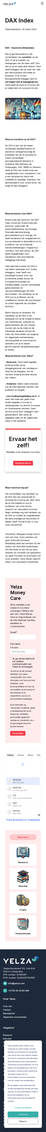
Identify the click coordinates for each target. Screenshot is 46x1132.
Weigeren (23, 1121)
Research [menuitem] (7, 1035)
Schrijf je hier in (23, 463)
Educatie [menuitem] (7, 1038)
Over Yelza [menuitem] (9, 999)
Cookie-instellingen (23, 1107)
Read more (23, 837)
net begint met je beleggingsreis (21, 82)
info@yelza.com (16, 983)
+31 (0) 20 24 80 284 (18, 990)
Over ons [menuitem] (7, 1006)
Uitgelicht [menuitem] (8, 1027)
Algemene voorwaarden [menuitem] (15, 1017)
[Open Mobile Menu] (42, 3)
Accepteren (23, 1114)
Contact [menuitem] (7, 1010)
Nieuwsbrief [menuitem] (9, 1013)
